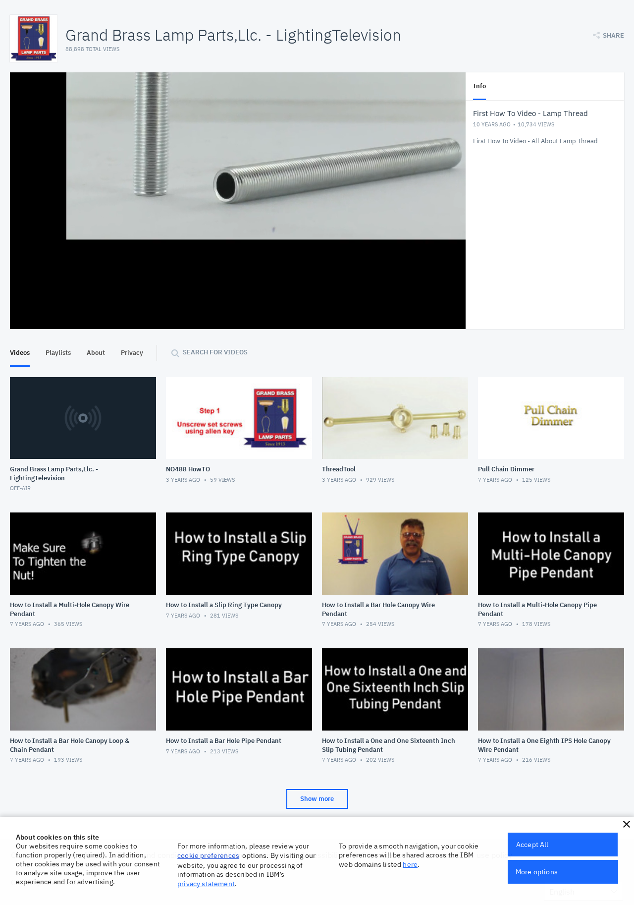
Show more (317, 798)
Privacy (132, 352)
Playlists (58, 352)
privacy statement (206, 883)
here (410, 864)
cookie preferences (208, 855)
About (96, 352)
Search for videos (215, 352)
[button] (626, 824)
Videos (20, 352)
